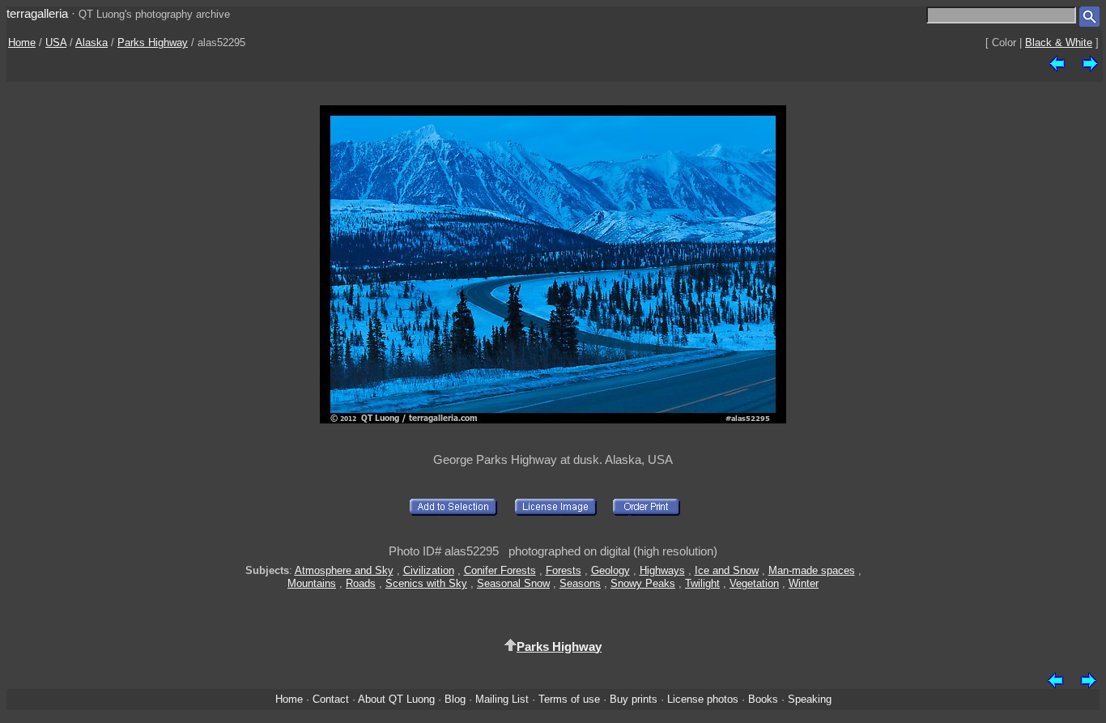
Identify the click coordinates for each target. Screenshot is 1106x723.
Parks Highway (152, 42)
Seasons (580, 583)
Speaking (810, 699)
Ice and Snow (727, 570)
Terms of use (569, 699)
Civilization (428, 570)
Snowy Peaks (642, 583)
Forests (563, 570)
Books (763, 699)
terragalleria (37, 13)
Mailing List (502, 699)
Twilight (702, 583)
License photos (702, 699)
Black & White (1058, 42)
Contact (331, 699)
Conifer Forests (500, 570)
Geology (610, 570)
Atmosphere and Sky (344, 570)
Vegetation (754, 583)
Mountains (311, 583)
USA (55, 42)
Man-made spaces (811, 570)
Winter (804, 583)
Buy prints (633, 699)
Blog (455, 699)
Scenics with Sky (426, 583)
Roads (361, 583)
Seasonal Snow (513, 583)
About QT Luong (396, 699)
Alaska (91, 42)
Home (22, 42)
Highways (662, 570)
